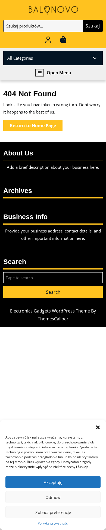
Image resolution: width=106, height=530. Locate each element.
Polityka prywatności (53, 523)
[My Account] (48, 41)
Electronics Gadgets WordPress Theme (50, 311)
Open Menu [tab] (59, 72)
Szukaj (93, 26)
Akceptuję (53, 482)
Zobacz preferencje (53, 512)
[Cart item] (63, 41)
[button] (98, 427)
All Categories (20, 58)
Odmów (53, 497)
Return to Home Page (36, 126)
